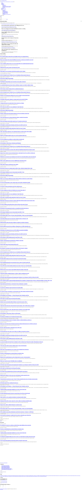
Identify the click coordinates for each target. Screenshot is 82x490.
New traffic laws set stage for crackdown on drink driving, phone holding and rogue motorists (15, 425)
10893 (2, 467)
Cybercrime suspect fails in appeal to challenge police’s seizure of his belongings (13, 345)
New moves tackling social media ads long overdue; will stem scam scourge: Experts (14, 204)
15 (6, 481)
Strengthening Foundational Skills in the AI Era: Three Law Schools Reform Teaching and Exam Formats (17, 436)
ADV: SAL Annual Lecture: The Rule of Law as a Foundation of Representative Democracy (15, 75)
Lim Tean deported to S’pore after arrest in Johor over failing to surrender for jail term (14, 331)
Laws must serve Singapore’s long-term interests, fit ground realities (11, 287)
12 (3, 481)
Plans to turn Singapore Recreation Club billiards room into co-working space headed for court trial (16, 59)
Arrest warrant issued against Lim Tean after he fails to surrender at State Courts (13, 440)
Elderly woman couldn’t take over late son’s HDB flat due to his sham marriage (13, 160)
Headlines (3, 3)
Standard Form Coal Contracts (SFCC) (7, 14)
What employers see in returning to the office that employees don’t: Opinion (12, 71)
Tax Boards (4, 7)
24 (1, 482)
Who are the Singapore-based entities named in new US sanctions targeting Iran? (13, 121)
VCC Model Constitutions (5, 12)
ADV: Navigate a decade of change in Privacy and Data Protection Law (12, 88)
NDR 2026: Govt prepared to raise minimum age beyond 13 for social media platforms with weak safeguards (18, 156)
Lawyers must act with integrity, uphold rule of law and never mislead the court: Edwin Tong (15, 415)
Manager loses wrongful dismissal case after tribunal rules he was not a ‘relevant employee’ (15, 357)
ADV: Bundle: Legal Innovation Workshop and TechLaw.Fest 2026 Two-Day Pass (13, 335)
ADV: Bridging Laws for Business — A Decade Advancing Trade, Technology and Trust (14, 295)
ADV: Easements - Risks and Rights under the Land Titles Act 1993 (11, 237)
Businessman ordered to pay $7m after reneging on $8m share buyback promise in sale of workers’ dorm (17, 200)
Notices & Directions (4, 8)
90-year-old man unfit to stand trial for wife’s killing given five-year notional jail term (14, 56)
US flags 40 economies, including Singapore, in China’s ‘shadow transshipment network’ (14, 273)
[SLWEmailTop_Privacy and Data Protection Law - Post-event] (6, 1)
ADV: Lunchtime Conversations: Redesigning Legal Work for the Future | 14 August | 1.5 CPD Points (16, 411)
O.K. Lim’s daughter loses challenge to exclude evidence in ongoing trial (12, 139)
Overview (4, 10)
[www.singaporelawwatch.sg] (3, 0)
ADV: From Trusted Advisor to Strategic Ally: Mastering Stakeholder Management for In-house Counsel (17, 149)
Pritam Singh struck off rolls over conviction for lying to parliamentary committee (13, 283)
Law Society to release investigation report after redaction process (11, 186)
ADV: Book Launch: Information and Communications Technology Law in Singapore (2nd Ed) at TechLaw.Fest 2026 (19, 277)
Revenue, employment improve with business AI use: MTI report (11, 327)
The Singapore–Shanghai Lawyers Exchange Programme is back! (11, 316)
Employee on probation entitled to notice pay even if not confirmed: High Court (13, 135)
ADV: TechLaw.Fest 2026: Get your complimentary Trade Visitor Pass (11, 106)
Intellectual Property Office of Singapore (7, 6)
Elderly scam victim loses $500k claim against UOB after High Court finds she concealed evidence (16, 178)
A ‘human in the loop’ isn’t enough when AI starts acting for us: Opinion (12, 103)
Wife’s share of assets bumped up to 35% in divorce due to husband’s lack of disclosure (14, 349)
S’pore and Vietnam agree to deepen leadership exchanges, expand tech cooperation (14, 117)
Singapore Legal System (5, 11)
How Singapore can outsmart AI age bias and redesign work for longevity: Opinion (13, 248)
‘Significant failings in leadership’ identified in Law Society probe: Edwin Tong (13, 389)
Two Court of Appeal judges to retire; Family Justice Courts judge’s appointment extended (15, 182)
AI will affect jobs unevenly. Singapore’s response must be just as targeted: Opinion (14, 99)
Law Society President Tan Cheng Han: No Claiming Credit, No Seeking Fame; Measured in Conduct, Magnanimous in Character (21, 341)
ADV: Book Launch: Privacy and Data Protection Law (9, 382)
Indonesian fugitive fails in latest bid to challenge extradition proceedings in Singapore (14, 222)
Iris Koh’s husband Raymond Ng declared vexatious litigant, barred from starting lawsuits (15, 393)
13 (4, 481)
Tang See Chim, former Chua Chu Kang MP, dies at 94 (9, 244)
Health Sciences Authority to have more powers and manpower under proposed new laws (14, 375)
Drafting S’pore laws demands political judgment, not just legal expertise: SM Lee (13, 301)
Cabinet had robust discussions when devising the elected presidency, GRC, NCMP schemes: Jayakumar (17, 305)
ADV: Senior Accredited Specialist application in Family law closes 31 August (13, 128)
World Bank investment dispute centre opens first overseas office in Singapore (13, 81)
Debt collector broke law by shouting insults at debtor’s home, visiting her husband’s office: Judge (16, 168)
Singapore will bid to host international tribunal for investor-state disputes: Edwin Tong (14, 113)
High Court (4, 5)
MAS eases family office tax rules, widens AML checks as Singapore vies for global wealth (15, 309)
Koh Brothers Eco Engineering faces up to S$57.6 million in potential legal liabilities (14, 230)
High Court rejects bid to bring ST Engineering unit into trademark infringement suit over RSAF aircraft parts (18, 323)
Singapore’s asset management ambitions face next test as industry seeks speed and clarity (15, 95)
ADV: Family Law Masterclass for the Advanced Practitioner (10, 298)
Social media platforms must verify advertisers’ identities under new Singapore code (14, 218)
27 (4, 482)
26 (3, 482)
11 (2, 481)
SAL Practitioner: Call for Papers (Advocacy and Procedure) (10, 313)
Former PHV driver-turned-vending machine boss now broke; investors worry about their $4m (15, 265)
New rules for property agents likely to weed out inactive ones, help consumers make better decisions (16, 291)
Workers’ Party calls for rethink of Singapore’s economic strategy (11, 404)
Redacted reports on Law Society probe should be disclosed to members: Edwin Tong (14, 269)
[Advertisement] (5, 458)
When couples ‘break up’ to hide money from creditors (9, 164)
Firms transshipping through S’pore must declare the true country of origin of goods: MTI (15, 262)
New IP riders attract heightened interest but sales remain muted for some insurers (13, 371)
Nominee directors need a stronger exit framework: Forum (10, 67)
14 (5, 481)
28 (5, 482)
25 (2, 482)
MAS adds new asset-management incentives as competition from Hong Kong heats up (14, 208)
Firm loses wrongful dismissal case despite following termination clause (12, 353)
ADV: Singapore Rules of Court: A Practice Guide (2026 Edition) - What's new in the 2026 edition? (16, 215)
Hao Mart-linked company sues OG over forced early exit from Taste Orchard (13, 258)
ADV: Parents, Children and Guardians (6, 78)
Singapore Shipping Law (5, 13)
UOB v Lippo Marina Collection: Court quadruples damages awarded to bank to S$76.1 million (16, 131)
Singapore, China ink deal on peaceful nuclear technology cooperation (11, 240)
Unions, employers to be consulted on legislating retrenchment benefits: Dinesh (13, 397)
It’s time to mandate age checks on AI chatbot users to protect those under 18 (12, 190)
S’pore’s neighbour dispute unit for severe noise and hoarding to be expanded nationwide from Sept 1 (16, 63)
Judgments (3, 4)
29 (6, 482)
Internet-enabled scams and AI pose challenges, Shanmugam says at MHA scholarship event (15, 226)
